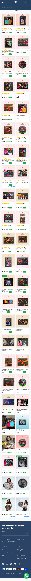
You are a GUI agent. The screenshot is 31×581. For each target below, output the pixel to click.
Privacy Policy (20, 550)
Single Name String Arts (20, 205)
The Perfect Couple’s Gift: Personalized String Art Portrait (22, 491)
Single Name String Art (6, 248)
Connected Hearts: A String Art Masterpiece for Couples (21, 161)
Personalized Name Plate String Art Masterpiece (22, 51)
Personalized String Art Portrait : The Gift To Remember (8, 491)
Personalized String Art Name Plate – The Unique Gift (21, 430)
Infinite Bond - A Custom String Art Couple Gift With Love (8, 96)
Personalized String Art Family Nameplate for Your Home (21, 227)
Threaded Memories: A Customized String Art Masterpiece (22, 30)
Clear (28, 7)
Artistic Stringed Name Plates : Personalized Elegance (7, 310)
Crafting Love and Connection (7, 329)
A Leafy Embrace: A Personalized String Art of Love (22, 450)
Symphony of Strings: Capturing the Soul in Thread (8, 512)
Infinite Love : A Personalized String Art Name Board (7, 227)
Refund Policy (20, 552)
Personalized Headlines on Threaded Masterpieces (21, 470)
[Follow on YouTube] (15, 564)
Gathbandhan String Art (6, 116)
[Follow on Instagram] (3, 564)
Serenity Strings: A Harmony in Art (22, 389)
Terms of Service (21, 558)
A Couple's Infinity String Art (7, 182)
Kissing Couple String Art (20, 115)
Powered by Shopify (23, 573)
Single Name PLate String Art (7, 409)
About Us (4, 550)
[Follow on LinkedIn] (20, 564)
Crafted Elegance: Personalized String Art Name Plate (7, 390)
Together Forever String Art (7, 73)
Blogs (3, 555)
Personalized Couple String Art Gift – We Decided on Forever (8, 470)
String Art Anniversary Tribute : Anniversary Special (7, 139)
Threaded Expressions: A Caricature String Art (20, 350)
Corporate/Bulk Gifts (7, 552)
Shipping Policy (21, 555)
